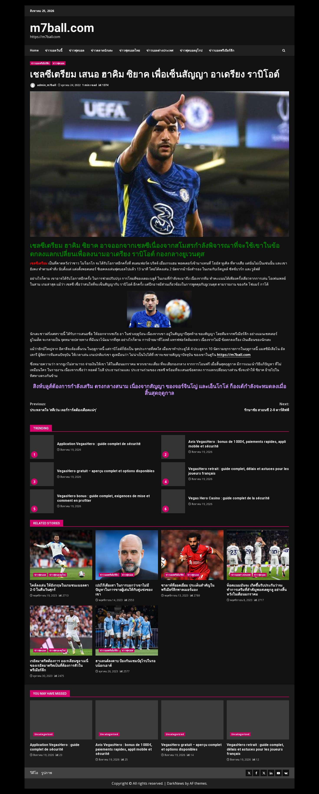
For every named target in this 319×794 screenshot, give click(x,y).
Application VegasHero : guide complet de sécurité (42, 447)
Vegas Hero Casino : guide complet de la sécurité (173, 501)
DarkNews (175, 783)
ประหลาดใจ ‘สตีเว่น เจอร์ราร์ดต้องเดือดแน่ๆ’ (63, 407)
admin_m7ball (46, 85)
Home (34, 50)
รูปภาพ (46, 772)
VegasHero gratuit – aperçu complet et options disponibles (42, 474)
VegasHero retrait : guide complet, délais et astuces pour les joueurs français (173, 474)
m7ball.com (62, 28)
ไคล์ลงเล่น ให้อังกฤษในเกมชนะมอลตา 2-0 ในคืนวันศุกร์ (61, 555)
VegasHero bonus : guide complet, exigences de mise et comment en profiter (42, 501)
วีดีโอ (34, 772)
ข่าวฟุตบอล (76, 50)
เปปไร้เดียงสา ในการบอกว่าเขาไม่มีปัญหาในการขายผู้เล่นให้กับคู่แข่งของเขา (126, 555)
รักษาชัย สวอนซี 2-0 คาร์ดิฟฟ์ (266, 407)
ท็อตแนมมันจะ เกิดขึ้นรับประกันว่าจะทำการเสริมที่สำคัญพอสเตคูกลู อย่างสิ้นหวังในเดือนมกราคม (258, 555)
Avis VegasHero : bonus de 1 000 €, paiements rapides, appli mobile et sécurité (173, 447)
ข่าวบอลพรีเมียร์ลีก (221, 50)
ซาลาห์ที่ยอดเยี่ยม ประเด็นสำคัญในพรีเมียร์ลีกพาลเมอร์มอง (192, 555)
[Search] (283, 50)
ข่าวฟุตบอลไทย (129, 50)
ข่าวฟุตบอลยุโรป (191, 50)
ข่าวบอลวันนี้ (53, 50)
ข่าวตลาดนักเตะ (102, 50)
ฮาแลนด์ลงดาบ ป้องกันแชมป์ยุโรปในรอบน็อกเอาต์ (126, 631)
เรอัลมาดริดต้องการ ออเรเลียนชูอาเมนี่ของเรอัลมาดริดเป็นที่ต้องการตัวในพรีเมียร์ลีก (61, 631)
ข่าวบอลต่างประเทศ (159, 50)
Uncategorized (44, 734)
